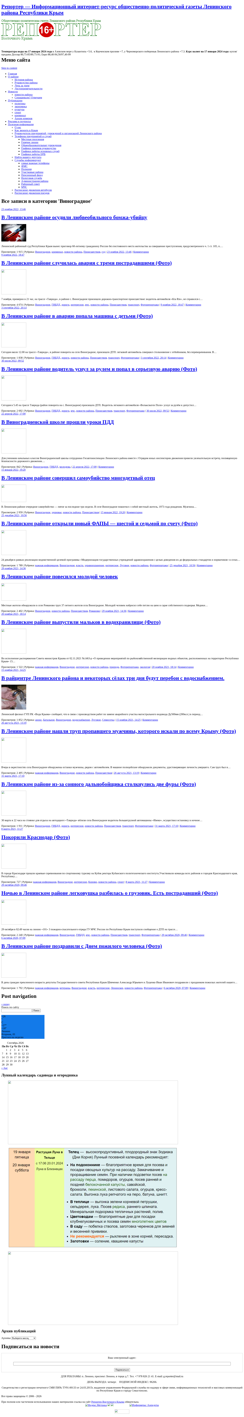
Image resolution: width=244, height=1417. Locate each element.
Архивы (6, 1338)
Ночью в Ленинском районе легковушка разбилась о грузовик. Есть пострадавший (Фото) (109, 893)
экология (145, 667)
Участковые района (32, 172)
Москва (5, 42)
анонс (38, 719)
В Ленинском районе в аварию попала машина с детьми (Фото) (77, 316)
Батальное (49, 719)
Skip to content (9, 68)
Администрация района (34, 181)
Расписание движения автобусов (33, 190)
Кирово (92, 882)
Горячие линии (29, 142)
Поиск (36, 1010)
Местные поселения (32, 139)
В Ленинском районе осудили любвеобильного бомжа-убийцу (74, 217)
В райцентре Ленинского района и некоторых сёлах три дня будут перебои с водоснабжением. (112, 678)
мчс (87, 304)
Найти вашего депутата (28, 157)
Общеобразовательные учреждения (41, 145)
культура (19, 109)
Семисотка (108, 719)
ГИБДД (56, 304)
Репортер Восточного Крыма (107, 1401)
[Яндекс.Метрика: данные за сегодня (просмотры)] (96, 1405)
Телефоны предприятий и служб (33, 136)
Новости (13, 91)
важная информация (46, 565)
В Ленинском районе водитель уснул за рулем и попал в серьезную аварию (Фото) (99, 369)
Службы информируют (28, 160)
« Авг (4, 1068)
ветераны (65, 988)
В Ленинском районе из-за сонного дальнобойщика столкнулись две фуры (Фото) (98, 784)
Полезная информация (21, 124)
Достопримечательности (28, 88)
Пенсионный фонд (32, 175)
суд (103, 251)
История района (24, 79)
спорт (18, 112)
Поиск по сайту (10, 1007)
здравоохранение (94, 565)
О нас (18, 127)
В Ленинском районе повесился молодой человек (59, 576)
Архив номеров (23, 118)
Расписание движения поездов (32, 193)
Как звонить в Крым (26, 130)
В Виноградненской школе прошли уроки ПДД (57, 422)
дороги (65, 304)
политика (20, 103)
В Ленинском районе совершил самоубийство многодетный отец (78, 478)
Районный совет (30, 184)
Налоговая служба (31, 178)
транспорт (133, 304)
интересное (77, 304)
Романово (94, 611)
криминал (20, 115)
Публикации (15, 100)
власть (79, 565)
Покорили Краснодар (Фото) (35, 837)
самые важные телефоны (35, 163)
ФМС (24, 166)
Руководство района (26, 82)
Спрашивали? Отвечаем (28, 97)
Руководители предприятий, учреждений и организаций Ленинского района (58, 133)
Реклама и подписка (19, 121)
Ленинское (117, 988)
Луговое (124, 565)
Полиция (26, 169)
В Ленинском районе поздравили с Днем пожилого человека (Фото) (81, 946)
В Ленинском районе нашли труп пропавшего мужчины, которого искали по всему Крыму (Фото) (118, 731)
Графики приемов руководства (38, 148)
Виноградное (42, 251)
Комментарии (141, 251)
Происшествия (91, 251)
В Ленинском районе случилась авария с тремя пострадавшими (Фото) (86, 263)
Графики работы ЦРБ (33, 154)
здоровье (57, 512)
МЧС (24, 187)
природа (114, 667)
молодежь (65, 466)
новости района (24, 94)
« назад (5, 1004)
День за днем (22, 85)
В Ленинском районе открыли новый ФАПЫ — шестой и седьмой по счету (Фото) (99, 523)
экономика (21, 106)
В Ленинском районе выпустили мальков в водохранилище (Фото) (81, 622)
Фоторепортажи (150, 304)
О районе (13, 76)
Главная (12, 73)
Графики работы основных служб (40, 151)
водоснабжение (81, 719)
